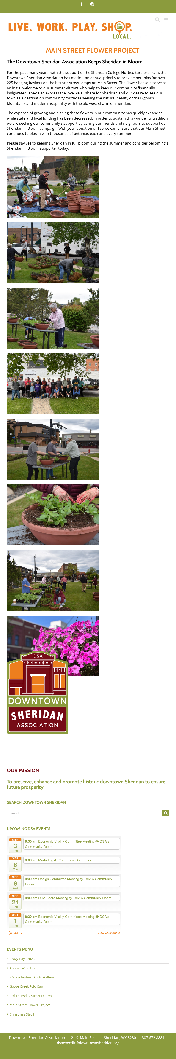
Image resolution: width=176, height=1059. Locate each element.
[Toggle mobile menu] (166, 19)
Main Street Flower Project (30, 1005)
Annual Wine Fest (23, 968)
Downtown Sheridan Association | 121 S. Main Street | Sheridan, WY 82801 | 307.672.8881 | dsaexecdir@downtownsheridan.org (88, 1040)
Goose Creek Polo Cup (26, 986)
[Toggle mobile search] (157, 19)
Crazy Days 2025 (22, 959)
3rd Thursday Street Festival (31, 996)
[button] (15, 933)
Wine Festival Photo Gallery (33, 977)
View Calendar (108, 932)
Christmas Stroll (22, 1014)
